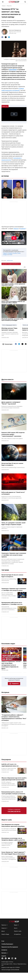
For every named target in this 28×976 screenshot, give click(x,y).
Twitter (18, 253)
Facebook (22, 229)
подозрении (13, 70)
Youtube (15, 253)
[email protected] (15, 969)
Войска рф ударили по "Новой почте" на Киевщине (13, 493)
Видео (15, 925)
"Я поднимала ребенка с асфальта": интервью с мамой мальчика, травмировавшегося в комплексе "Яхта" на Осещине (13, 717)
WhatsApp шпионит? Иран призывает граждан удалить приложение (9, 330)
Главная (3, 6)
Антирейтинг (17, 934)
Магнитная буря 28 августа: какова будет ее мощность (12, 464)
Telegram (16, 229)
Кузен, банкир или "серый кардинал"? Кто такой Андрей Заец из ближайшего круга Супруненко (13, 854)
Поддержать (15, 683)
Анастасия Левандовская (15, 30)
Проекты (3, 925)
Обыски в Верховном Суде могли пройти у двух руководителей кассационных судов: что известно (14, 779)
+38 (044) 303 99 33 (14, 812)
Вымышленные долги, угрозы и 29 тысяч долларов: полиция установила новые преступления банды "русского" (13, 793)
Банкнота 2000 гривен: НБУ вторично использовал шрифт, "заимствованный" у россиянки (13, 434)
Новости (3, 928)
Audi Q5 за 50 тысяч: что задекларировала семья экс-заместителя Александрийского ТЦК (12, 766)
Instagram (5, 254)
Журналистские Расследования (9, 947)
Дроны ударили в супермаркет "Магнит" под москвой (10, 403)
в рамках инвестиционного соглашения (12, 89)
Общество (9, 6)
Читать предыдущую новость (9, 325)
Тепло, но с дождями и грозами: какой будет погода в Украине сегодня (13, 523)
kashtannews (10, 260)
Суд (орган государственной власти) (11, 264)
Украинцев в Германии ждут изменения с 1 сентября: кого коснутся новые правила (13, 555)
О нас (2, 941)
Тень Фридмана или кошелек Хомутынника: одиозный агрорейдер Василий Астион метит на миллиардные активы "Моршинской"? (13, 827)
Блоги (15, 928)
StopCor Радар (5, 934)
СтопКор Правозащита (7, 944)
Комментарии (8, 344)
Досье (3, 931)
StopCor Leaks (6, 820)
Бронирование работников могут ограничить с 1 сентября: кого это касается (11, 604)
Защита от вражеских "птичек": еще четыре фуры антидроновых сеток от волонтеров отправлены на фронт (11, 665)
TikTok (10, 254)
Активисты (4, 950)
